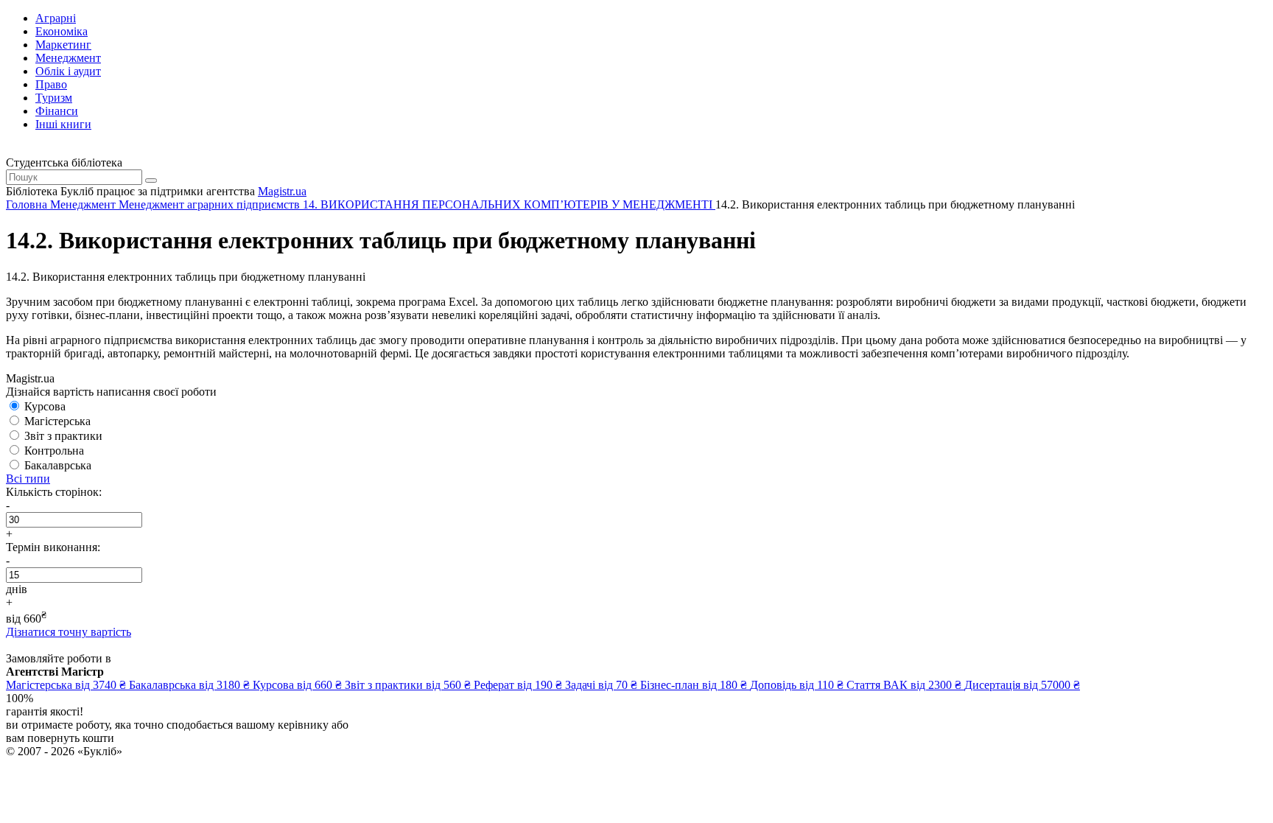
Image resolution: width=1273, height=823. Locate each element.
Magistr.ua (282, 191)
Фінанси (56, 111)
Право (51, 84)
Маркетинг (63, 44)
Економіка (61, 31)
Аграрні (55, 18)
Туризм (53, 97)
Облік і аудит (68, 71)
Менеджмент (68, 58)
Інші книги (63, 124)
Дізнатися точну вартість (68, 632)
